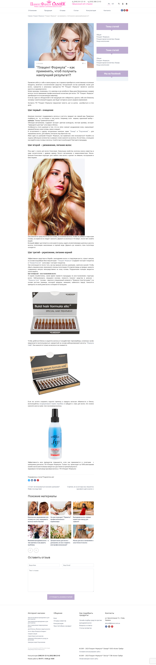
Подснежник (83, 131)
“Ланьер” (73, 131)
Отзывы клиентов (60, 621)
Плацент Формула (38, 16)
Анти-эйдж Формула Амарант (37, 631)
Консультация (91, 10)
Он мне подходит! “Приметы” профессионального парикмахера (38, 519)
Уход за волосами (103, 41)
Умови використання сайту (88, 658)
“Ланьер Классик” (35, 263)
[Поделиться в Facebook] (35, 480)
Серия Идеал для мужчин (35, 636)
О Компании (32, 10)
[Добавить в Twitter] (29, 480)
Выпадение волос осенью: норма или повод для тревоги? (59, 519)
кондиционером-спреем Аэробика (51, 404)
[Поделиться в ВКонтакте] (32, 480)
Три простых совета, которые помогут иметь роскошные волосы (83, 543)
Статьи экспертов (85, 628)
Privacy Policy (30, 649)
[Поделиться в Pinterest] (38, 480)
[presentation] (30, 550)
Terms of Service (38, 649)
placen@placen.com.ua (112, 623)
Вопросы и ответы (85, 625)
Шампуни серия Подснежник (36, 642)
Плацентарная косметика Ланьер (108, 39)
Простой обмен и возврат (63, 626)
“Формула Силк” (33, 280)
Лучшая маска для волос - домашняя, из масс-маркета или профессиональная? (38, 543)
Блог (55, 618)
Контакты (107, 10)
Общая (99, 35)
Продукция (48, 10)
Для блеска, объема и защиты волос (39, 629)
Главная (30, 16)
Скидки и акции (32, 633)
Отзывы (62, 10)
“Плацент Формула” (65, 260)
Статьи (76, 10)
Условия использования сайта (89, 651)
